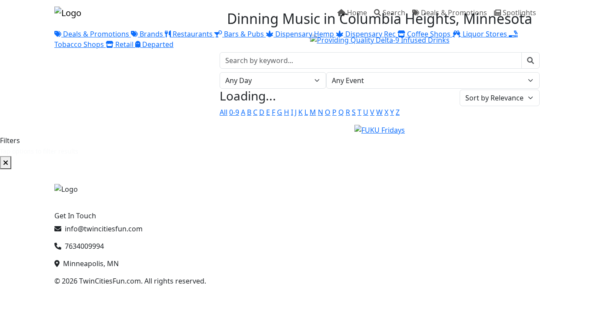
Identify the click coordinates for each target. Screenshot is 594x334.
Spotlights (519, 12)
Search (394, 12)
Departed (157, 44)
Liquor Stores (485, 34)
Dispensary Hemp (305, 34)
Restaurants (192, 34)
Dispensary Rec (370, 34)
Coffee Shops (428, 34)
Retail (124, 44)
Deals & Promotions (454, 12)
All (223, 112)
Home (357, 12)
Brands (151, 34)
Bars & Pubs (244, 34)
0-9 (234, 112)
